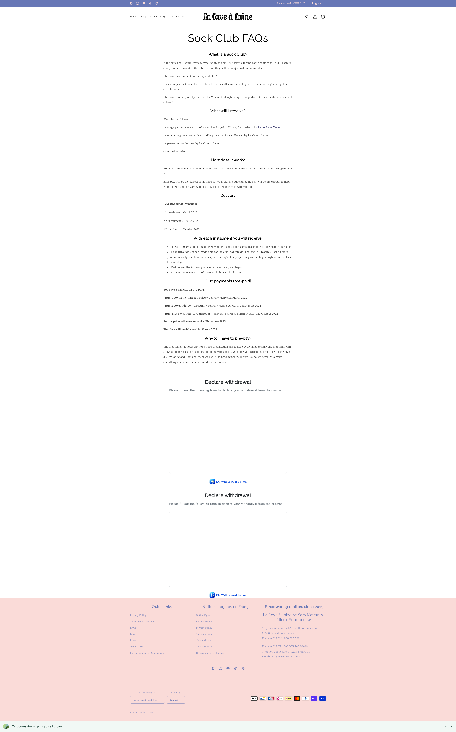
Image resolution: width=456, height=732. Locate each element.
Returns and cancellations (210, 653)
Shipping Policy (205, 634)
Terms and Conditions (142, 621)
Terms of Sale (204, 640)
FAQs (133, 627)
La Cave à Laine (146, 712)
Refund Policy (204, 621)
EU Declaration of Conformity (147, 653)
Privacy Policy (138, 615)
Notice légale (203, 615)
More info (448, 726)
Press (133, 640)
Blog (132, 634)
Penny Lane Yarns (269, 127)
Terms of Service (205, 646)
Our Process (136, 646)
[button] (145, 16)
